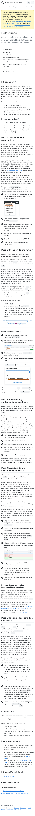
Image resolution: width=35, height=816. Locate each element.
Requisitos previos (9, 119)
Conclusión (7, 711)
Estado (29, 808)
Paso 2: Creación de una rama (16, 250)
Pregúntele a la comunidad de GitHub (13, 791)
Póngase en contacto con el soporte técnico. (15, 793)
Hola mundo (29, 7)
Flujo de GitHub (9, 776)
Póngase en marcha (18, 7)
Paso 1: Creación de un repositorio (12, 138)
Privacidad (23, 808)
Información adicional (12, 772)
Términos (16, 808)
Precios (3, 809)
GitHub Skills (23, 612)
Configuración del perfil (14, 170)
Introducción (7, 7)
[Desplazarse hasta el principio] (31, 812)
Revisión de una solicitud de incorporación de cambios (12, 586)
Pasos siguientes (9, 741)
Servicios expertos (12, 809)
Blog (19, 809)
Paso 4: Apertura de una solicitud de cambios (13, 469)
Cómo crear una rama (10, 332)
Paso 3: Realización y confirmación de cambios (13, 400)
